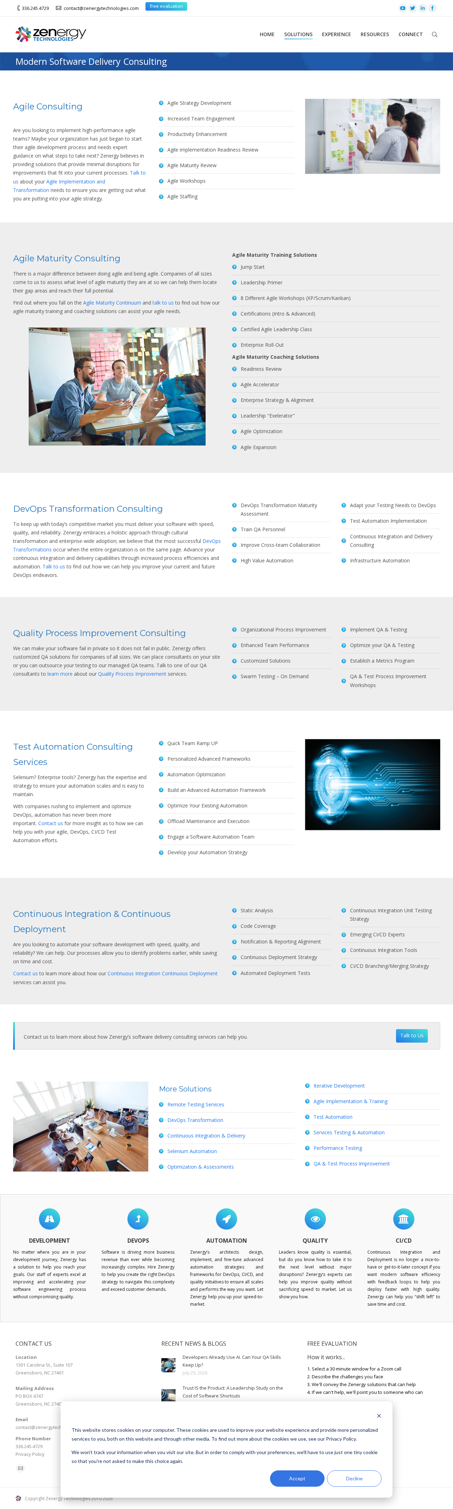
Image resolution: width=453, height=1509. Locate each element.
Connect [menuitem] (410, 34)
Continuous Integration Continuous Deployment (163, 973)
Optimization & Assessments (200, 1166)
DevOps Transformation (195, 1120)
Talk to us (53, 566)
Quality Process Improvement (132, 673)
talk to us (163, 302)
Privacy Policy (30, 1454)
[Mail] (20, 1468)
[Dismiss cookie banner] (379, 1416)
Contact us (50, 823)
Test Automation (333, 1116)
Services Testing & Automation (349, 1132)
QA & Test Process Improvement (352, 1163)
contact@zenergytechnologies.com (101, 8)
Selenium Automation (192, 1151)
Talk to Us (412, 1035)
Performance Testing (338, 1148)
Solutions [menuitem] (298, 34)
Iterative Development (339, 1085)
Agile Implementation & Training (351, 1101)
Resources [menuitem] (375, 34)
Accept (297, 1478)
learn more (60, 673)
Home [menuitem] (267, 34)
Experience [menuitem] (336, 34)
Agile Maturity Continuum (112, 302)
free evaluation (166, 6)
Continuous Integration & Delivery (206, 1135)
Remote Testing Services (195, 1104)
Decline (354, 1478)
